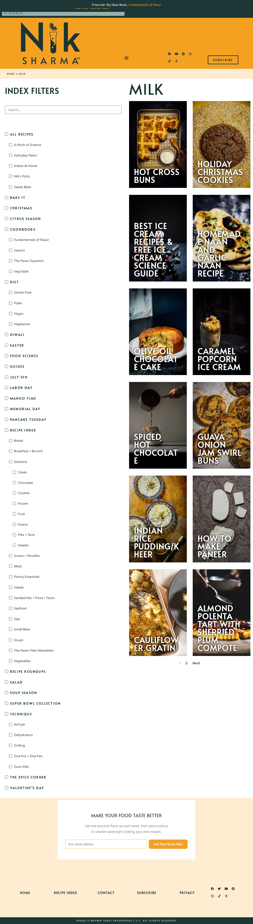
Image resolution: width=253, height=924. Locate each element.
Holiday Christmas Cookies (220, 172)
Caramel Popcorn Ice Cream (219, 359)
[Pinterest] (183, 54)
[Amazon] (176, 61)
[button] (126, 57)
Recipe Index (65, 892)
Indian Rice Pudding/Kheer (156, 542)
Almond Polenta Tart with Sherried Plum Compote (219, 628)
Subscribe (146, 892)
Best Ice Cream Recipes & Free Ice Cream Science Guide (153, 249)
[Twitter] (219, 889)
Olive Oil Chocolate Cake (156, 359)
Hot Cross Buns (157, 176)
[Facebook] (169, 54)
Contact (106, 892)
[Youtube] (176, 54)
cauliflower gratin (156, 644)
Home (11, 73)
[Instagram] (190, 54)
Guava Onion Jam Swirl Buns (219, 448)
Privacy (187, 892)
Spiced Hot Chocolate (156, 448)
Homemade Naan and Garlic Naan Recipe (219, 253)
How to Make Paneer (214, 546)
